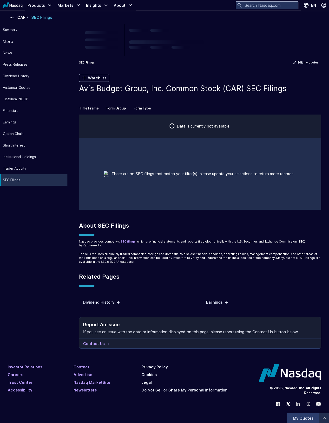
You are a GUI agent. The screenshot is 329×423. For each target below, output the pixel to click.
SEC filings (128, 241)
